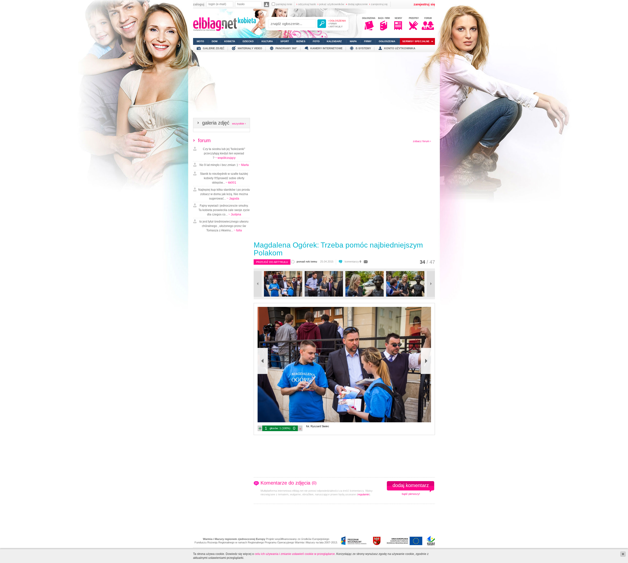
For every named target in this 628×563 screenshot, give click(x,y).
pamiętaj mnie (284, 4)
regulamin (363, 494)
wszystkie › (239, 123)
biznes (300, 41)
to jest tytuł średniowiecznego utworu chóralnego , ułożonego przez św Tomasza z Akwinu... (224, 226)
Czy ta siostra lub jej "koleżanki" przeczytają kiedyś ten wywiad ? (224, 153)
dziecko (248, 41)
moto (200, 41)
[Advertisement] (314, 86)
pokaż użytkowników (330, 4)
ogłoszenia (387, 41)
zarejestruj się (378, 4)
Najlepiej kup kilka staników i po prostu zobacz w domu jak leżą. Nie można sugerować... (224, 194)
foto (316, 41)
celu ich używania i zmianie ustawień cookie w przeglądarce (295, 554)
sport (284, 41)
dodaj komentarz (410, 485)
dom (214, 41)
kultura (267, 41)
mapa (353, 41)
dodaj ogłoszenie (357, 4)
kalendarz (334, 41)
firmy (368, 41)
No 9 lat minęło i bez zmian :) (224, 165)
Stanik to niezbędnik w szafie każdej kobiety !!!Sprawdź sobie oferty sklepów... (224, 178)
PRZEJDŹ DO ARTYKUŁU (272, 262)
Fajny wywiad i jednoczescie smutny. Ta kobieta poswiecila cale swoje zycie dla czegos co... (224, 210)
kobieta (229, 41)
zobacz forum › (422, 141)
